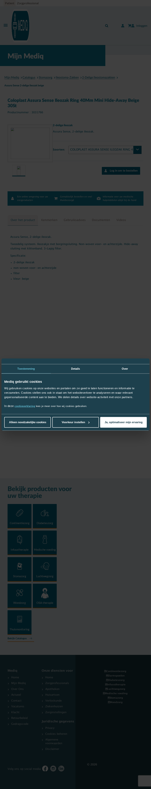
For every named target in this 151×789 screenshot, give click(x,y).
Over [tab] (125, 368)
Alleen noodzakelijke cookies (27, 422)
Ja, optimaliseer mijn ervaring (124, 422)
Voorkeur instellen (73, 422)
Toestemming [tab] (26, 368)
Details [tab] (75, 368)
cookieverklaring (25, 406)
